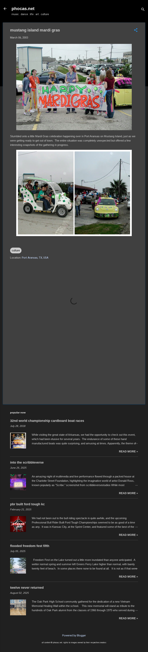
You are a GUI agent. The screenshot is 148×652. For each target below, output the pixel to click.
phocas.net (23, 8)
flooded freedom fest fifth (29, 546)
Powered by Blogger (74, 635)
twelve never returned (27, 587)
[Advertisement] (74, 371)
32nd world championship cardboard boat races (47, 421)
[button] (136, 30)
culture (16, 250)
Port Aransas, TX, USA (35, 257)
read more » (128, 451)
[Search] (143, 9)
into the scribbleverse (27, 462)
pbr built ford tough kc (27, 504)
